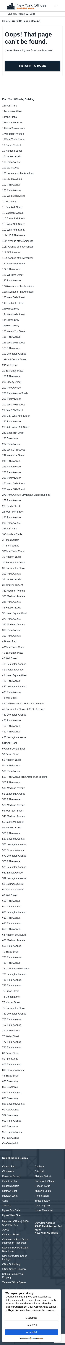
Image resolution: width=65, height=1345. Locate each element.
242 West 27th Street (13, 449)
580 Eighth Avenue (12, 872)
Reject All (31, 1325)
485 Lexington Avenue (14, 737)
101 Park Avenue (11, 190)
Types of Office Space (14, 1282)
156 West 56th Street (13, 342)
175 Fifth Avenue (11, 348)
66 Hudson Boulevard (14, 935)
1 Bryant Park (9, 105)
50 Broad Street (10, 754)
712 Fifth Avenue (11, 963)
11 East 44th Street (12, 207)
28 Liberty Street (11, 506)
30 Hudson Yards (11, 557)
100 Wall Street (10, 167)
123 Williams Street (12, 275)
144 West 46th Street (13, 314)
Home (5, 21)
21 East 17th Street (12, 410)
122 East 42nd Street (13, 263)
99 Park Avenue (10, 1138)
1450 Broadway (10, 325)
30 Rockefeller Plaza (13, 568)
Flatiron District (43, 1176)
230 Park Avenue (11, 421)
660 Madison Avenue (13, 940)
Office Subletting (11, 1264)
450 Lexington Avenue (14, 714)
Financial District (11, 1176)
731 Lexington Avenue (14, 974)
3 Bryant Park (9, 528)
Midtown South (43, 1191)
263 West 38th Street (13, 489)
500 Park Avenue (11, 771)
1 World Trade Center (13, 139)
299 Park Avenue (11, 523)
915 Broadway (10, 1126)
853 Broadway (10, 1081)
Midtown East (9, 1191)
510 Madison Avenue (13, 788)
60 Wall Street (9, 895)
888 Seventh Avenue (13, 1104)
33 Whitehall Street (12, 585)
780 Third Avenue (11, 1047)
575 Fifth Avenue (11, 861)
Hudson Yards (42, 1186)
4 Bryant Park (9, 641)
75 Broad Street (10, 991)
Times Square (42, 1200)
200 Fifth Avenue (11, 376)
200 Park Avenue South (15, 393)
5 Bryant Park (9, 743)
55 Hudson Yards (11, 827)
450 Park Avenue (11, 720)
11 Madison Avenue (12, 213)
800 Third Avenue (11, 1064)
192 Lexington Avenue (14, 354)
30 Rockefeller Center (14, 562)
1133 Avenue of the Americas (17, 246)
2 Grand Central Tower (14, 359)
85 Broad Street (10, 1075)
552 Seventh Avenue (13, 839)
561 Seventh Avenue (13, 850)
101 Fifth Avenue (11, 184)
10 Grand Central (11, 145)
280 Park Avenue (11, 517)
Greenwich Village (45, 1181)
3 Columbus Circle (12, 534)
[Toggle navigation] (56, 6)
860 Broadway (10, 1087)
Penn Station (42, 1195)
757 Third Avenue (11, 1025)
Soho (5, 1200)
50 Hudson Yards (11, 760)
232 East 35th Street (13, 433)
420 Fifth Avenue (11, 681)
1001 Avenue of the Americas (18, 173)
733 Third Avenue (11, 980)
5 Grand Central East (13, 748)
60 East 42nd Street (12, 889)
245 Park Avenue (11, 466)
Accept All (31, 1332)
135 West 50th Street (13, 297)
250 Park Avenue (11, 472)
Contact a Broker (11, 1234)
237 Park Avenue (11, 444)
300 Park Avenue (11, 574)
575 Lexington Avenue (14, 867)
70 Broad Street (10, 951)
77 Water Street (10, 1036)
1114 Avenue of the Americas (17, 241)
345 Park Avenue (11, 602)
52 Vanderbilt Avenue (13, 793)
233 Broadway (10, 438)
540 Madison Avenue (13, 816)
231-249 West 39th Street (15, 427)
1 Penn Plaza (9, 117)
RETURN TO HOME (32, 65)
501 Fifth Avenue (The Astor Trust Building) (25, 777)
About (5, 1229)
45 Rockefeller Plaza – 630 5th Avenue (23, 709)
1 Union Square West (13, 128)
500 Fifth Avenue (11, 765)
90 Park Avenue (10, 1109)
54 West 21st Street (12, 810)
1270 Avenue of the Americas (18, 286)
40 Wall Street (9, 658)
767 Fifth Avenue (11, 1030)
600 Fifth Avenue (11, 901)
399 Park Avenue (11, 636)
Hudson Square (10, 1186)
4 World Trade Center (13, 647)
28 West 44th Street (12, 511)
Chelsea (39, 1166)
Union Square (42, 1205)
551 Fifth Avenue (11, 833)
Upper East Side (11, 1210)
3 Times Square (10, 540)
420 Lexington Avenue (14, 686)
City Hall (39, 1171)
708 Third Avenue (11, 957)
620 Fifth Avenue (11, 917)
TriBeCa (6, 1205)
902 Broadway (10, 1115)
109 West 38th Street (13, 196)
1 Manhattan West (12, 111)
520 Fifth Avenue (11, 799)
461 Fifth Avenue (11, 731)
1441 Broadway (10, 320)
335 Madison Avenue (13, 596)
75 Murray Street (11, 1002)
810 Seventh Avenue (13, 1070)
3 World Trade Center (13, 551)
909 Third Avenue (11, 1121)
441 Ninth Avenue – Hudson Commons (23, 703)
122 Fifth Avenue (11, 269)
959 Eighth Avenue (12, 1132)
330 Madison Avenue (13, 590)
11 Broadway (9, 201)
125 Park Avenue (11, 280)
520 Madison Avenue (13, 805)
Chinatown (8, 1171)
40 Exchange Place (12, 652)
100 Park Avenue (11, 162)
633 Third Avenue (11, 923)
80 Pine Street (10, 1059)
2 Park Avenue (10, 365)
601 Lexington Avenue (14, 912)
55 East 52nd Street (12, 822)
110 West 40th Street (13, 224)
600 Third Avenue (11, 906)
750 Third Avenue (11, 1019)
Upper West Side (11, 1215)
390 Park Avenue (11, 630)
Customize (31, 1317)
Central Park (9, 1166)
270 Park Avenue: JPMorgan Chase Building (26, 495)
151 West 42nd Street (13, 331)
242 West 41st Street (13, 455)
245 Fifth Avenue (11, 461)
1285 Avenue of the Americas (18, 292)
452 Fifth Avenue (11, 726)
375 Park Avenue (11, 619)
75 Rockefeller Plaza (13, 1008)
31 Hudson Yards (11, 579)
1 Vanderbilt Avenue (13, 134)
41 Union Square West (14, 675)
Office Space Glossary (14, 1269)
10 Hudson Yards (11, 156)
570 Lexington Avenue (14, 855)
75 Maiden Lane (11, 997)
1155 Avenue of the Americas (17, 258)
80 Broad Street (10, 1053)
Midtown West (9, 1195)
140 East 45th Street (13, 303)
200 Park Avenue (11, 387)
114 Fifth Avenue (11, 252)
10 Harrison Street (12, 150)
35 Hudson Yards (11, 607)
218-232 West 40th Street (15, 416)
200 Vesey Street (11, 399)
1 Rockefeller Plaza (12, 122)
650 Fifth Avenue (11, 929)
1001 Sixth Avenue (12, 179)
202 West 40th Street (13, 404)
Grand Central (9, 1181)
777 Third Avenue (11, 1042)
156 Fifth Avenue (11, 337)
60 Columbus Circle (13, 884)
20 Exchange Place (12, 370)
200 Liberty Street (11, 382)
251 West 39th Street (13, 483)
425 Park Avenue (11, 692)
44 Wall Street (9, 698)
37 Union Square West (14, 613)
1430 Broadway (10, 308)
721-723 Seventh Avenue (15, 968)
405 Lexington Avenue (14, 664)
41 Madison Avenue (13, 669)
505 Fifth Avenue (11, 782)
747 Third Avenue (11, 985)
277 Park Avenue (11, 500)
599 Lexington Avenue (14, 878)
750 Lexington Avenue (14, 1013)
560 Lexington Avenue (14, 844)
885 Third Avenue (11, 1092)
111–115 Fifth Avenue (13, 235)
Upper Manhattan (44, 1210)
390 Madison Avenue (13, 624)
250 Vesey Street (11, 478)
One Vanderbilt (10, 1143)
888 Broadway (10, 1098)
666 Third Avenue (11, 946)
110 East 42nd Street (13, 218)
